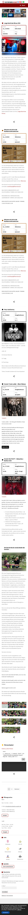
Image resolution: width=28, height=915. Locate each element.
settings (19, 909)
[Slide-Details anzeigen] (14, 13)
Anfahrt (5, 815)
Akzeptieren (5, 912)
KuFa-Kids (8, 859)
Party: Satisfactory (9, 309)
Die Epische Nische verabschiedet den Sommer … (14, 548)
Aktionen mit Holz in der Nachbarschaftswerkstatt (11, 130)
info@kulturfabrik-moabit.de (13, 806)
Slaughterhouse (20, 859)
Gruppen (5, 832)
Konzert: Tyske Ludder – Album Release (15, 384)
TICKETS (4, 418)
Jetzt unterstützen (8, 866)
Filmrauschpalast (9, 745)
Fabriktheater (7, 844)
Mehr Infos (5, 447)
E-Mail (4, 886)
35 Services (20, 851)
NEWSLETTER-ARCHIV (7, 895)
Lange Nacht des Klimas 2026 (12, 23)
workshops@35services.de (14, 186)
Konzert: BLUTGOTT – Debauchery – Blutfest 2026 (14, 460)
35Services (23, 181)
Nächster (17, 789)
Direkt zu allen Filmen (7, 748)
